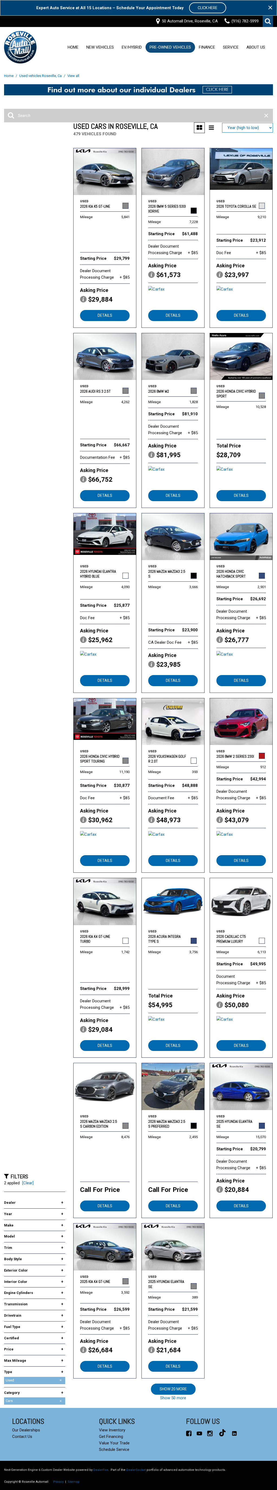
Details (105, 315)
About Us (255, 47)
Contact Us (22, 1436)
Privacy (58, 1482)
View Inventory (112, 1430)
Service (231, 47)
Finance (207, 47)
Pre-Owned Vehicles (170, 47)
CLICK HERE (207, 8)
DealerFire (100, 1470)
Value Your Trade (114, 1443)
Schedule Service (114, 1449)
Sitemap (74, 1482)
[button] (268, 21)
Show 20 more (173, 1389)
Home (73, 47)
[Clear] (28, 1183)
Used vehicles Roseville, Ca (40, 76)
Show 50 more (173, 1397)
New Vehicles (100, 47)
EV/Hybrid (132, 47)
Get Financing (111, 1436)
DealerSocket (136, 1470)
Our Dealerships (26, 1430)
